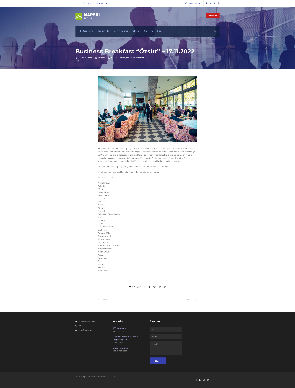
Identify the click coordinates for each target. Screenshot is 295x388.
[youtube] (214, 3)
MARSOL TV (213, 15)
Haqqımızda (103, 31)
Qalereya (148, 31)
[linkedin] (210, 3)
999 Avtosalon (119, 328)
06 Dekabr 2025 (120, 351)
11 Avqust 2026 (119, 331)
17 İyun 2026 (118, 343)
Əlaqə (159, 31)
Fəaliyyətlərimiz (120, 31)
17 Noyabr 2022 (85, 58)
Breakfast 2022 (118, 58)
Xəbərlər (136, 31)
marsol (101, 58)
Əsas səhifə (87, 31)
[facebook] (206, 3)
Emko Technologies (121, 348)
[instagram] (219, 3)
